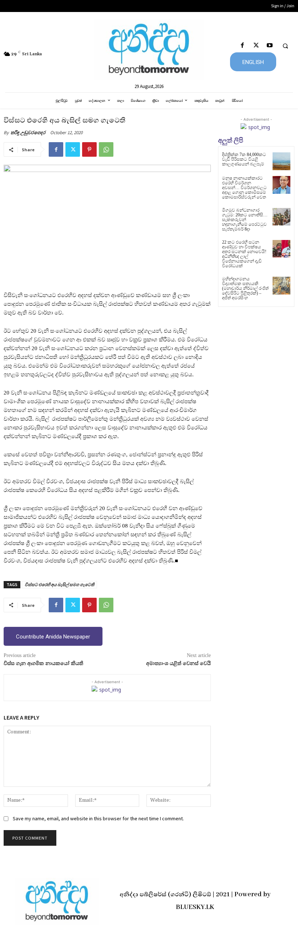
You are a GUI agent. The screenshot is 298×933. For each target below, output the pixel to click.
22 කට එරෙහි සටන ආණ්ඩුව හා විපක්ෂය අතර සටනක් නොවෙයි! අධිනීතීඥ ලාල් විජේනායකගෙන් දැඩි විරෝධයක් (244, 254)
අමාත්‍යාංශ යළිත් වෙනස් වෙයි (178, 663)
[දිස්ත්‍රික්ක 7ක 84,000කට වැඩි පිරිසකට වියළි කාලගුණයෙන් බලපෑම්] (281, 161)
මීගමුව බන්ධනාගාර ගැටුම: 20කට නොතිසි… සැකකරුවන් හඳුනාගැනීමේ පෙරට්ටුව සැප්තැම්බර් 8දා (244, 220)
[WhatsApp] (106, 149)
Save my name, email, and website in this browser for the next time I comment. (98, 818)
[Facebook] (242, 46)
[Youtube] (269, 46)
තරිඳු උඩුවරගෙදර (28, 132)
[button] (285, 46)
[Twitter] (256, 46)
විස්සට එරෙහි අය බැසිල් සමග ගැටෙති (59, 584)
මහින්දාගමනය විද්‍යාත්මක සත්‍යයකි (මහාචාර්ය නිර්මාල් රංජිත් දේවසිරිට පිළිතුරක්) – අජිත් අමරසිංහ (245, 288)
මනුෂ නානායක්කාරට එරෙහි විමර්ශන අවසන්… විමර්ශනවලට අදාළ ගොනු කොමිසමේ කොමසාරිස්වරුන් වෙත (244, 188)
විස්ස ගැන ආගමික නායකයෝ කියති (43, 663)
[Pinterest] (89, 149)
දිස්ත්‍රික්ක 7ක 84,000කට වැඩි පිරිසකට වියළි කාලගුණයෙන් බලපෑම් (244, 159)
